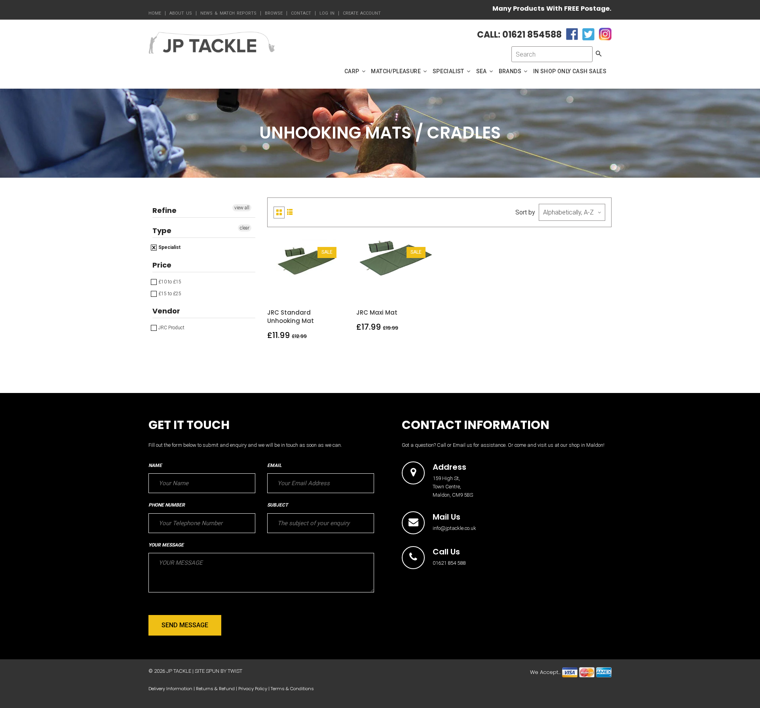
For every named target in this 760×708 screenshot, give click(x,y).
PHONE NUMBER (166, 505)
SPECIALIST (449, 71)
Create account (362, 13)
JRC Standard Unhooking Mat (290, 316)
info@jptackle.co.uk (454, 528)
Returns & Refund (215, 688)
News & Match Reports (228, 13)
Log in (326, 13)
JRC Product (170, 327)
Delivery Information (170, 688)
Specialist (168, 247)
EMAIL (274, 465)
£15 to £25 (169, 293)
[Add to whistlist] (287, 290)
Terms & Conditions (292, 688)
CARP (352, 71)
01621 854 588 (449, 563)
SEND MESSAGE (185, 625)
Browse (274, 13)
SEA (482, 71)
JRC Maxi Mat (376, 312)
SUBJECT (277, 505)
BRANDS (511, 71)
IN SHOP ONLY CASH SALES (569, 71)
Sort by (525, 212)
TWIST (235, 671)
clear (244, 228)
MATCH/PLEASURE (396, 71)
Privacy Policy (252, 688)
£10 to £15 (169, 282)
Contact (301, 13)
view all (241, 208)
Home (154, 13)
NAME (155, 465)
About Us (180, 13)
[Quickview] (324, 290)
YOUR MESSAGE (166, 545)
